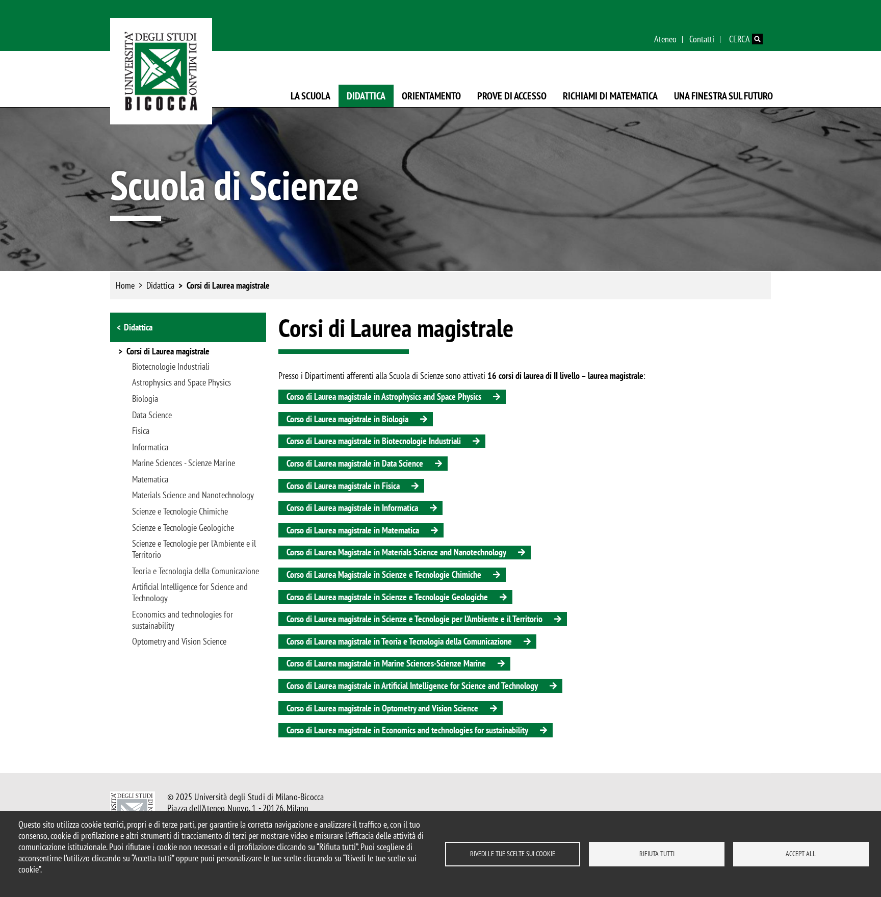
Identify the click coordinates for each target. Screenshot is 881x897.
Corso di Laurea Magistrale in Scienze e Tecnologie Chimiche (384, 574)
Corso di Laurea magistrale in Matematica (353, 530)
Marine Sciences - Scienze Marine (183, 463)
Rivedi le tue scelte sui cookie (512, 853)
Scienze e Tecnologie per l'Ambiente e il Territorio (194, 549)
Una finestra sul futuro (723, 95)
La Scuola (310, 95)
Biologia (145, 398)
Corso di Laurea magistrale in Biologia (347, 419)
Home (125, 285)
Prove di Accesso (512, 95)
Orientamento (431, 95)
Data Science (152, 415)
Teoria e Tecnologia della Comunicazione (195, 571)
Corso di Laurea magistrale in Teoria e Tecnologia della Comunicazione (399, 641)
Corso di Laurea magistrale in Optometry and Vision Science (382, 708)
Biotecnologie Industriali (171, 366)
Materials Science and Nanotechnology (193, 495)
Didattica (366, 95)
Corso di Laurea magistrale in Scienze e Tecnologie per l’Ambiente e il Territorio (414, 619)
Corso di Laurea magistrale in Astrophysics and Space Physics (384, 396)
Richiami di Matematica (610, 95)
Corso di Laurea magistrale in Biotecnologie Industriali (374, 441)
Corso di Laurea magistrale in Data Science (355, 463)
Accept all (801, 853)
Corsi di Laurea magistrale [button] (168, 352)
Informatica (150, 447)
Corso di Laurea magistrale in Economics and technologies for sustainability (407, 730)
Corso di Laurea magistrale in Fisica (343, 486)
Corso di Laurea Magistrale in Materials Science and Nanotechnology (396, 552)
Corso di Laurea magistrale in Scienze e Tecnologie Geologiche (387, 597)
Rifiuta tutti (657, 853)
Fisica (140, 431)
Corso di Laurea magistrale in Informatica (352, 508)
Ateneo (665, 39)
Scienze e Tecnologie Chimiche (180, 511)
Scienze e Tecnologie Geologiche (183, 527)
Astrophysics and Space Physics (181, 382)
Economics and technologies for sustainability (182, 620)
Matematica (150, 479)
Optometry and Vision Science (179, 641)
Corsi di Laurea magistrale (228, 285)
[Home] (161, 71)
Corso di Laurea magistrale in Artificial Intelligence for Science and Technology (412, 685)
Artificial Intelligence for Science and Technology (190, 592)
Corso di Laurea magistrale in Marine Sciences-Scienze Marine (386, 663)
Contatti (701, 39)
